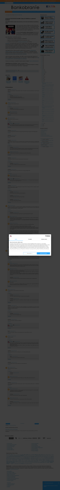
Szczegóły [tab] (30, 239)
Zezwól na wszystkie (43, 253)
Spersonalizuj (29, 253)
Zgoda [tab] (16, 239)
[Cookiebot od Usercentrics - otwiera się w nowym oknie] (46, 236)
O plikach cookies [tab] (44, 239)
